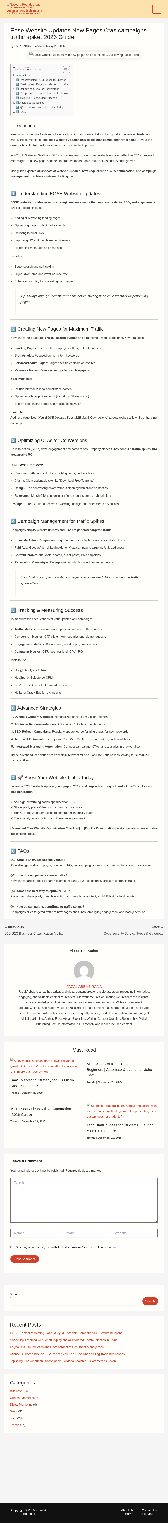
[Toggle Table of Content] (64, 69)
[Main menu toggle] (156, 9)
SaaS (13, 1411)
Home (129, 1513)
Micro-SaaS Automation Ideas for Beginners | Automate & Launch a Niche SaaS (119, 1069)
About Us (127, 1510)
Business (16, 1391)
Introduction (23, 75)
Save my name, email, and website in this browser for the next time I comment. (67, 1247)
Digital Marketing (21, 1404)
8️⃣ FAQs (21, 111)
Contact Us (149, 1510)
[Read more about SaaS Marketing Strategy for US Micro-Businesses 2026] (45, 1066)
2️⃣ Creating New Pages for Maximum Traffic (42, 84)
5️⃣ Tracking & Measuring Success (36, 97)
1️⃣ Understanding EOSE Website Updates (41, 79)
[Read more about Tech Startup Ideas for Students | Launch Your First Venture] (122, 1111)
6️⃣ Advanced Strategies (30, 102)
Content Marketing (22, 1397)
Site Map (147, 1513)
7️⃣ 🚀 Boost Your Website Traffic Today (40, 107)
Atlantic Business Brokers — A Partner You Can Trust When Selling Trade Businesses (67, 1354)
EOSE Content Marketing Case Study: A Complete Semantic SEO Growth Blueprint (66, 1333)
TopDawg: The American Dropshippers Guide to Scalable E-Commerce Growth (63, 1361)
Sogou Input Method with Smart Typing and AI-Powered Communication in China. (64, 1340)
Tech (13, 1418)
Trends (14, 1092)
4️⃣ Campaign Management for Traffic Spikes (42, 93)
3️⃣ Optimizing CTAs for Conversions (37, 88)
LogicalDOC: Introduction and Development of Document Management (57, 1347)
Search (14, 1294)
